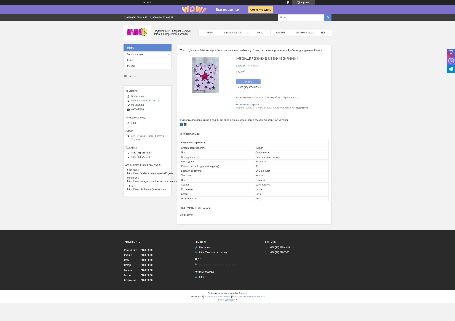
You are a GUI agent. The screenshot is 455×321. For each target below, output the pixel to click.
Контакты (281, 32)
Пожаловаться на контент (217, 296)
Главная (209, 32)
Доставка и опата (305, 32)
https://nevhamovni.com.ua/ (145, 100)
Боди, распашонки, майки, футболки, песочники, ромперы (251, 50)
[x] (185, 125)
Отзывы (131, 66)
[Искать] (327, 17)
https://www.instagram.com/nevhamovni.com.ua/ (152, 181)
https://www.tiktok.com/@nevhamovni (146, 189)
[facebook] (181, 125)
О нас (260, 32)
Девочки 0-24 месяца (201, 50)
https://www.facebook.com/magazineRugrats (150, 173)
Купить (248, 81)
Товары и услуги (232, 32)
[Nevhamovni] (137, 33)
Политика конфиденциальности (248, 296)
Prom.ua (243, 293)
